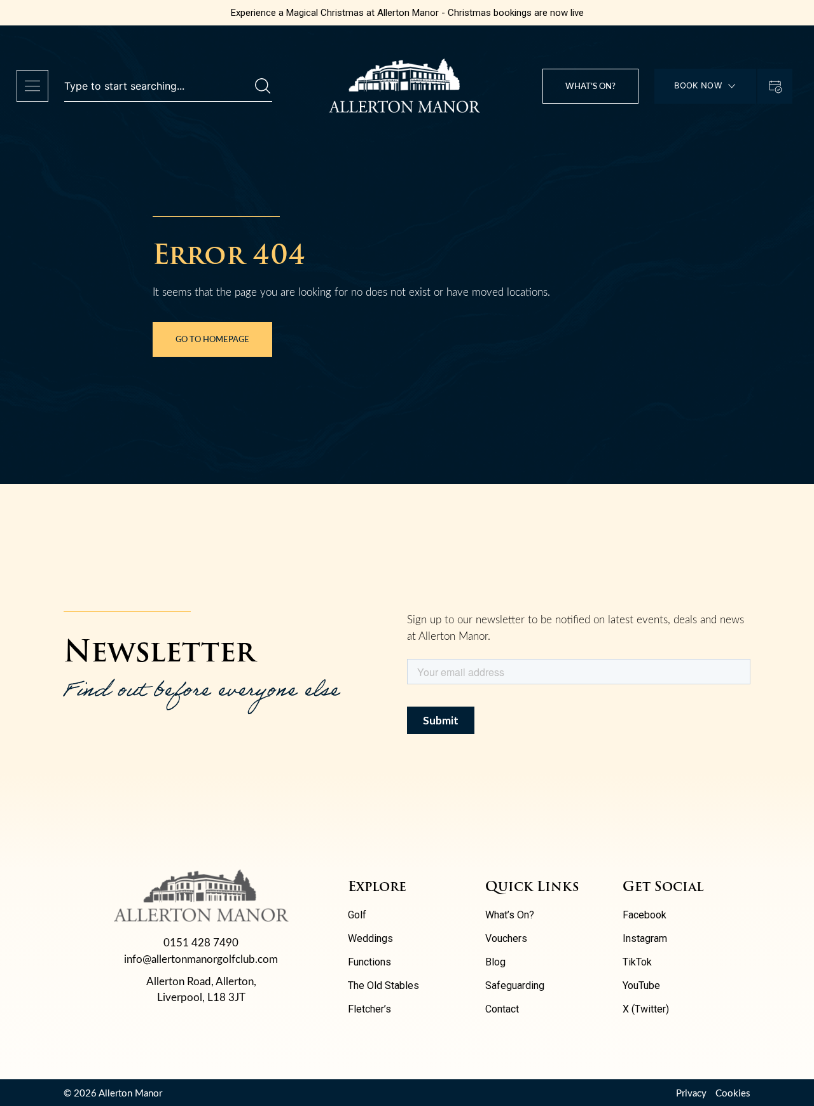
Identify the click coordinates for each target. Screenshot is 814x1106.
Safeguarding (514, 985)
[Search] (262, 85)
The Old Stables (383, 985)
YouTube (641, 985)
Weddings (370, 938)
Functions (369, 962)
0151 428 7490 (200, 942)
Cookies (732, 1092)
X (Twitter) (646, 1009)
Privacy (691, 1092)
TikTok (637, 962)
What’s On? (509, 915)
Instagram (645, 938)
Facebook (644, 915)
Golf (357, 915)
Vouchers (506, 938)
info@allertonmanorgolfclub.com (201, 958)
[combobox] (159, 85)
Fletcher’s (369, 1009)
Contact (502, 1009)
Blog (495, 962)
